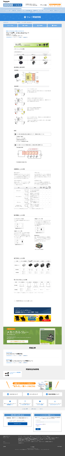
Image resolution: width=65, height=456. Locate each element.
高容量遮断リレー (34, 60)
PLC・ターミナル (42, 438)
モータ (4, 441)
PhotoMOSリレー (20, 10)
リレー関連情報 (17, 22)
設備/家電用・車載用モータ (49, 441)
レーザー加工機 (41, 439)
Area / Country (59, 446)
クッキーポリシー (37, 449)
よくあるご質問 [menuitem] (25, 408)
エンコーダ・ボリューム (37, 436)
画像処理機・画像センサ (21, 440)
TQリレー (21, 288)
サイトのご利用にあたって (23, 449)
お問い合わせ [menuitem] (33, 408)
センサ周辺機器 (25, 438)
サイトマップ (17, 449)
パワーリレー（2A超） (21, 54)
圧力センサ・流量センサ (51, 438)
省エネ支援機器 (28, 440)
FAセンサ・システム (6, 437)
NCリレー (29, 288)
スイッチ (28, 436)
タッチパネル (44, 436)
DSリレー (23, 273)
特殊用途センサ (20, 438)
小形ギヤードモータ (41, 441)
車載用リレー (20, 60)
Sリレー (21, 290)
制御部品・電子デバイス (6, 436)
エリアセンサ (53, 437)
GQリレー (23, 271)
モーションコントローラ (27, 441)
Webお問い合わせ (17, 423)
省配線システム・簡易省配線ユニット (34, 438)
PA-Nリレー (29, 289)
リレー (8, 10)
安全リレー (33, 54)
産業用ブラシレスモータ (34, 441)
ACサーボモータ (20, 441)
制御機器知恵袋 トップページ (8, 22)
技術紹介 (56, 10)
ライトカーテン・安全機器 (46, 437)
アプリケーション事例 (48, 10)
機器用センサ (48, 436)
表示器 (47, 438)
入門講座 (14, 10)
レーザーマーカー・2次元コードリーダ (49, 439)
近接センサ (57, 437)
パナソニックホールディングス (45, 449)
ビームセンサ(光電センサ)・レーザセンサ (29, 437)
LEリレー (47, 289)
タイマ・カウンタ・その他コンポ (35, 440)
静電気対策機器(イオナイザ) (34, 439)
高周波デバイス (45, 60)
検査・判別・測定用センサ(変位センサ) (23, 439)
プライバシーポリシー (31, 449)
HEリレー (41, 289)
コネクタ (41, 10)
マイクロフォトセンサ (39, 437)
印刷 (5, 446)
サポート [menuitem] (41, 408)
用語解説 (35, 10)
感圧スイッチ (32, 436)
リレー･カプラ (20, 436)
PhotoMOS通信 (29, 10)
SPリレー (35, 289)
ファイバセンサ (20, 437)
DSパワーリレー (29, 290)
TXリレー (23, 272)
